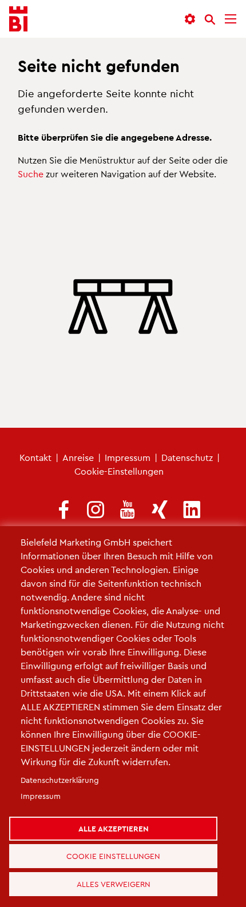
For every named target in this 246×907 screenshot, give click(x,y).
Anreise (78, 457)
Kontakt (35, 457)
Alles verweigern (118, 880)
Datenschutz (187, 457)
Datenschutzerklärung (60, 762)
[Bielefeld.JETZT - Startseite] (18, 19)
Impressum (127, 457)
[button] (190, 19)
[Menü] (230, 19)
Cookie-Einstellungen (119, 471)
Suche (30, 173)
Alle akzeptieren (118, 813)
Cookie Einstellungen (118, 847)
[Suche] (210, 19)
